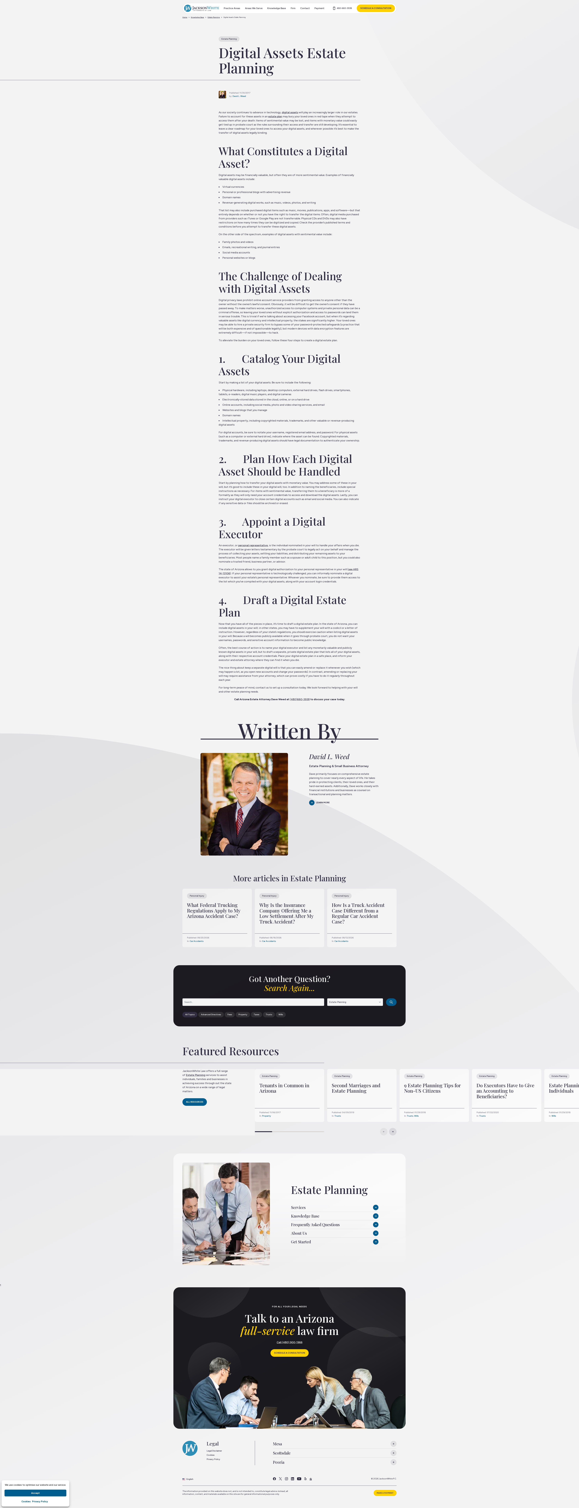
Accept (35, 1493)
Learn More (323, 802)
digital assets (290, 112)
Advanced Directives (211, 1014)
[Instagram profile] (286, 1478)
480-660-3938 (344, 8)
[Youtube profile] (299, 1478)
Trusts (269, 1014)
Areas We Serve (254, 8)
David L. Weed (239, 96)
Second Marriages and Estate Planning (356, 1088)
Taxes (256, 1014)
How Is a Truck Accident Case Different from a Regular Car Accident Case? (358, 913)
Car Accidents (197, 941)
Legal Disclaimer (214, 1451)
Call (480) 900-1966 (289, 1342)
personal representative (253, 545)
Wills (280, 1014)
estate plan (275, 116)
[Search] (391, 1002)
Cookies (26, 1501)
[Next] (393, 1131)
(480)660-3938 (300, 699)
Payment (319, 8)
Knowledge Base (276, 8)
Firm (293, 8)
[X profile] (280, 1478)
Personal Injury (197, 896)
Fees (229, 1014)
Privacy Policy (40, 1501)
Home (184, 17)
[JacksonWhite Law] (201, 8)
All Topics (190, 1014)
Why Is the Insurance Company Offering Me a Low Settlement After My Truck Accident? (286, 913)
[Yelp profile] (305, 1478)
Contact (305, 8)
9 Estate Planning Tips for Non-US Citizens (432, 1088)
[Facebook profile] (274, 1478)
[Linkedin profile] (292, 1478)
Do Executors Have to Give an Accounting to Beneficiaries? (505, 1091)
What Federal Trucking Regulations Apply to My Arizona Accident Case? (213, 910)
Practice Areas (232, 8)
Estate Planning (214, 17)
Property (242, 1014)
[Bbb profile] (311, 1478)
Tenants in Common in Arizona (284, 1088)
